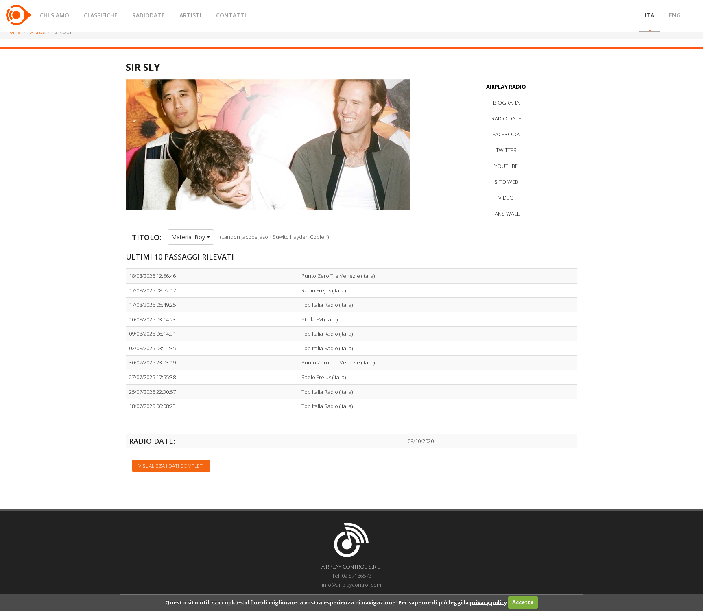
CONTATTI (231, 15)
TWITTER (506, 150)
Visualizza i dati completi (171, 466)
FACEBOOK (506, 134)
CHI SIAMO (54, 15)
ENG (675, 15)
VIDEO (506, 197)
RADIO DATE (506, 118)
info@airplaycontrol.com (351, 584)
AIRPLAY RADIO (506, 86)
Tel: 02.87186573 (351, 575)
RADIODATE (148, 15)
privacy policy (488, 602)
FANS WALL (506, 213)
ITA (649, 15)
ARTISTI (190, 15)
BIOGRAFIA (506, 102)
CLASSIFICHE (101, 15)
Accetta (523, 602)
